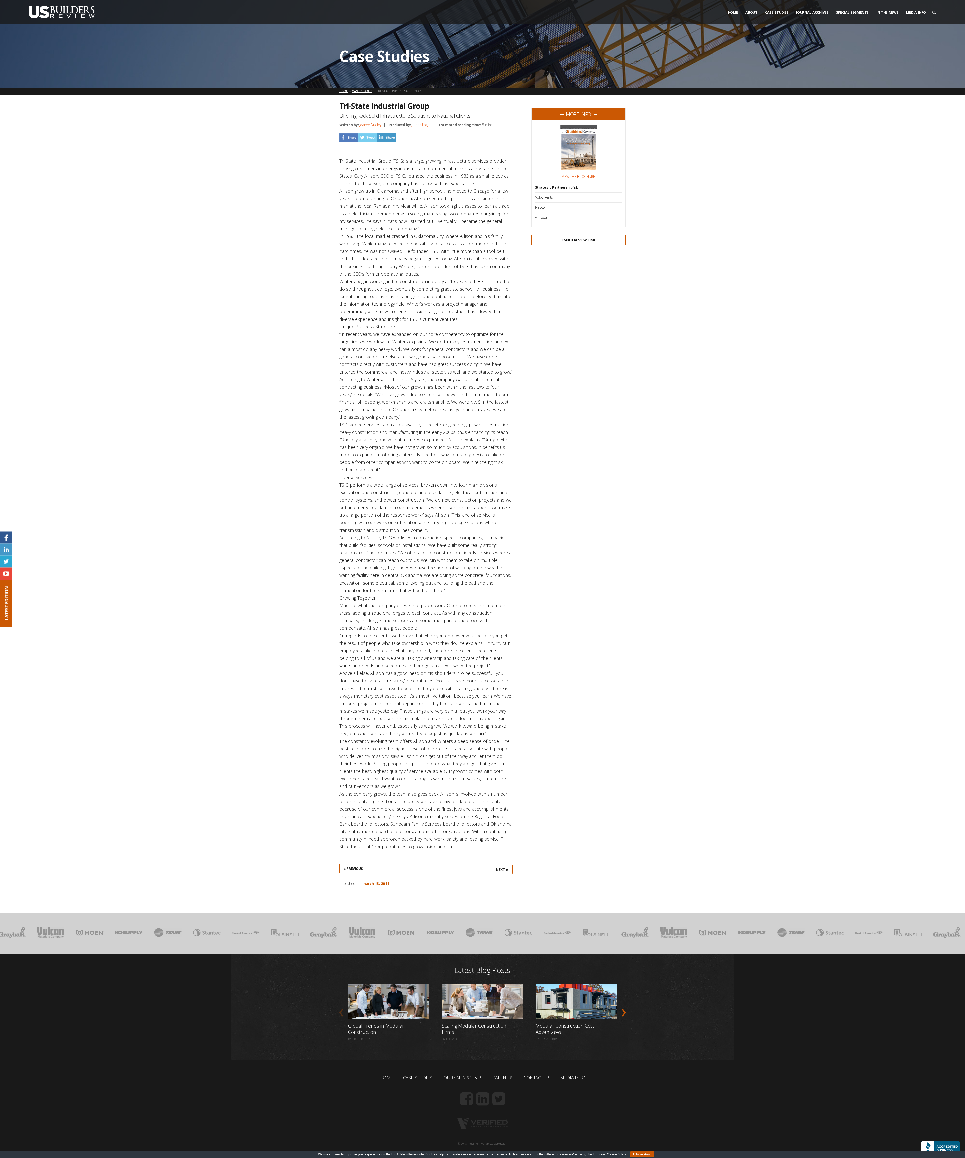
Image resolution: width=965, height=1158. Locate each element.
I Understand (642, 1154)
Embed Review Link (578, 240)
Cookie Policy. (617, 1154)
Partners (503, 1078)
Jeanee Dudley (370, 124)
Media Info (916, 12)
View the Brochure (578, 177)
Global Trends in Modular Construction (376, 1028)
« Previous (353, 868)
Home (733, 12)
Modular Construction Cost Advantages (565, 1028)
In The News (887, 12)
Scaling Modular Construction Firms (474, 1028)
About (751, 12)
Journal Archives (812, 12)
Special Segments (852, 12)
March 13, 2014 (375, 883)
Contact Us (537, 1078)
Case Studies (777, 12)
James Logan (421, 124)
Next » (502, 869)
